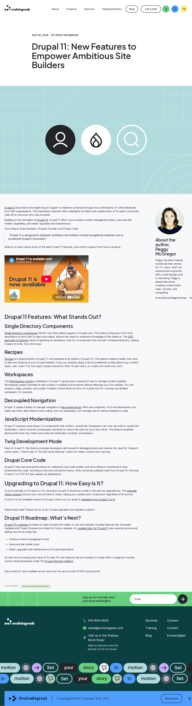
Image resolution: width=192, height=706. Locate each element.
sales (106, 628)
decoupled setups (71, 407)
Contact (172, 628)
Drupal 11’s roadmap (16, 524)
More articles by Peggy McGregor (171, 298)
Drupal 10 (42, 219)
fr (184, 9)
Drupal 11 (9, 207)
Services (151, 620)
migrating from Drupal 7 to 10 (98, 499)
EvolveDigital (176, 635)
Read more (171, 698)
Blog (131, 9)
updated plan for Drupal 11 (93, 528)
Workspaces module (21, 381)
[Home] (17, 8)
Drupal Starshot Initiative (59, 561)
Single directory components (21, 333)
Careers (172, 620)
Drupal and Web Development (35, 586)
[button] (174, 9)
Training (151, 628)
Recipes (8, 358)
